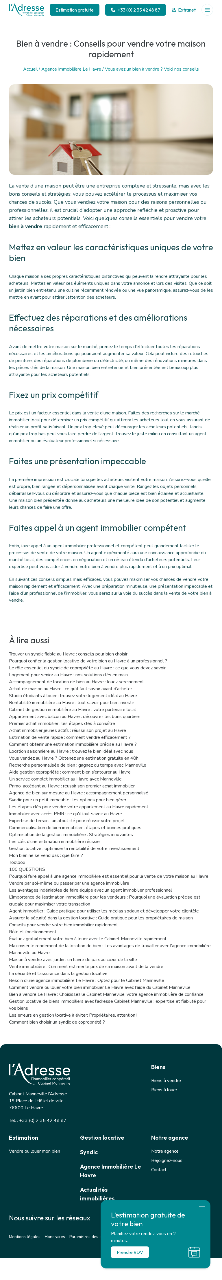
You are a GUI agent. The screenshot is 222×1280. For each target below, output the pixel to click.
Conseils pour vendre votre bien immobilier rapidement (63, 925)
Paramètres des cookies (91, 1236)
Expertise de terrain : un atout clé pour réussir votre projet (67, 821)
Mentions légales (24, 1236)
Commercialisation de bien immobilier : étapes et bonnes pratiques (75, 827)
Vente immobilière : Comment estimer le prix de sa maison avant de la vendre (86, 966)
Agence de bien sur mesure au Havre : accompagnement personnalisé (78, 793)
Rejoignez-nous (166, 1160)
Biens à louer (164, 1090)
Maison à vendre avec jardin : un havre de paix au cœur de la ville (73, 959)
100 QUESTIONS (27, 869)
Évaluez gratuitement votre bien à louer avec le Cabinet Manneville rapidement (87, 939)
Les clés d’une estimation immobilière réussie (54, 841)
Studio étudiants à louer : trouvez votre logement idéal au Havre (73, 696)
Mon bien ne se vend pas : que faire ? (46, 855)
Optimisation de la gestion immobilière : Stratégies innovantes (71, 834)
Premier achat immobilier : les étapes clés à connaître (62, 723)
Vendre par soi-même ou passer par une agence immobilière (69, 883)
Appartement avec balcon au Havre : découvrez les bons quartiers (74, 716)
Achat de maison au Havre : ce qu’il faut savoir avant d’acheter (70, 689)
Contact (158, 1170)
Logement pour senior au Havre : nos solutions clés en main (68, 675)
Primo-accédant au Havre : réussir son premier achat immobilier (72, 786)
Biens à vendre (166, 1080)
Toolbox (17, 862)
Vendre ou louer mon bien (34, 1151)
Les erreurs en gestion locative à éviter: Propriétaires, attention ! (73, 1015)
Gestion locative (102, 1137)
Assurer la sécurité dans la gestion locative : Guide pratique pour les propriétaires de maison (101, 918)
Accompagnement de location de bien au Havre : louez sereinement (76, 682)
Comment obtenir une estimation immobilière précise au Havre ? (73, 744)
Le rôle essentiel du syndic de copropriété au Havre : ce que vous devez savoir (87, 668)
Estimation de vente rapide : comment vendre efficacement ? (70, 737)
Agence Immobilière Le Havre (71, 69)
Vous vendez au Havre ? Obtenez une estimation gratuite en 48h (73, 758)
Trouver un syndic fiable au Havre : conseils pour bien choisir (68, 654)
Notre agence (165, 1151)
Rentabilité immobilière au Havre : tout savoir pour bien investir (71, 702)
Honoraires (55, 1236)
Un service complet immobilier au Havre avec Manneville (65, 779)
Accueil (30, 69)
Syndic (89, 1152)
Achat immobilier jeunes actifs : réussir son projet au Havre (67, 730)
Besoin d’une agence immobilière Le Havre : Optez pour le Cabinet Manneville (86, 980)
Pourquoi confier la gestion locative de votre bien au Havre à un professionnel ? (88, 661)
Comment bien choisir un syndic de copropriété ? (57, 1022)
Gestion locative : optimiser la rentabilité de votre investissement (74, 848)
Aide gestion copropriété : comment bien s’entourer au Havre (70, 772)
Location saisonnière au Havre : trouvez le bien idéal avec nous (71, 751)
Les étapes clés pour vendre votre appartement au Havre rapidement (78, 807)
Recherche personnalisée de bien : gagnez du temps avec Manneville (77, 765)
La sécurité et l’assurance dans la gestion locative (58, 973)
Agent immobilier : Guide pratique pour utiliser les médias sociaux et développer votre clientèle (104, 911)
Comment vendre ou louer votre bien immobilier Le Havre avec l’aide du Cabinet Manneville (99, 987)
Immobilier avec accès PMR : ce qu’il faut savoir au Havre (65, 814)
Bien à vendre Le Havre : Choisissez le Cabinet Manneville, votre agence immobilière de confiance (106, 994)
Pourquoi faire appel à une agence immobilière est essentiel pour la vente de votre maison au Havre (108, 876)
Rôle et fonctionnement (32, 932)
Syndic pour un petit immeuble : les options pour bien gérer (67, 800)
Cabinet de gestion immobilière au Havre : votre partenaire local (72, 709)
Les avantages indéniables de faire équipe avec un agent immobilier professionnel (90, 890)
